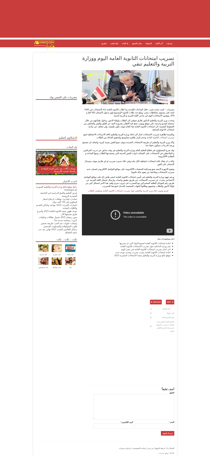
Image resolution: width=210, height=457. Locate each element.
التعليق (171, 392)
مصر (172, 328)
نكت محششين (43, 267)
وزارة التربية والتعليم (163, 328)
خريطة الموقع (160, 448)
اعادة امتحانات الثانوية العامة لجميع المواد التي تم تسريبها (145, 243)
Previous (157, 302)
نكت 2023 (70, 254)
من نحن (150, 448)
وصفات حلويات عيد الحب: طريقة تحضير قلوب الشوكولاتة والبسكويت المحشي (59, 225)
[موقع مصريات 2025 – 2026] (44, 49)
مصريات (169, 43)
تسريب (165, 325)
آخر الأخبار (159, 43)
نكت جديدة (43, 254)
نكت (70, 267)
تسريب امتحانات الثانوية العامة (160, 137)
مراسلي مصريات (125, 448)
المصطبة (149, 43)
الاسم (171, 422)
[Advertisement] (105, 21)
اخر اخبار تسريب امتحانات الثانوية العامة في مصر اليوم (146, 249)
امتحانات (171, 325)
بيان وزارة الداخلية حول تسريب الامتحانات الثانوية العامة (145, 246)
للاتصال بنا (170, 448)
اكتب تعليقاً (170, 313)
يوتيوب (172, 331)
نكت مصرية (57, 254)
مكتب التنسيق (137, 43)
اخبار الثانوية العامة (168, 317)
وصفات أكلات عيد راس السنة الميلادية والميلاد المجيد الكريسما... (58, 170)
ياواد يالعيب (114, 43)
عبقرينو (104, 43)
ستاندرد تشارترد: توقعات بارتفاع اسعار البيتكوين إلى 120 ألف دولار (60, 200)
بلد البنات (125, 43)
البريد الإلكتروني (126, 422)
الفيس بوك (161, 322)
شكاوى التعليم (67, 137)
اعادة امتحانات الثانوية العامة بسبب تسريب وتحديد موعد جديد (143, 252)
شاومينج (159, 325)
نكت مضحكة (57, 267)
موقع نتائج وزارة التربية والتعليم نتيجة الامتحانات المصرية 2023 (142, 255)
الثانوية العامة (169, 322)
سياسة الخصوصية (139, 448)
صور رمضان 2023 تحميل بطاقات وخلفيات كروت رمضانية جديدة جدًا (58, 219)
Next (169, 302)
